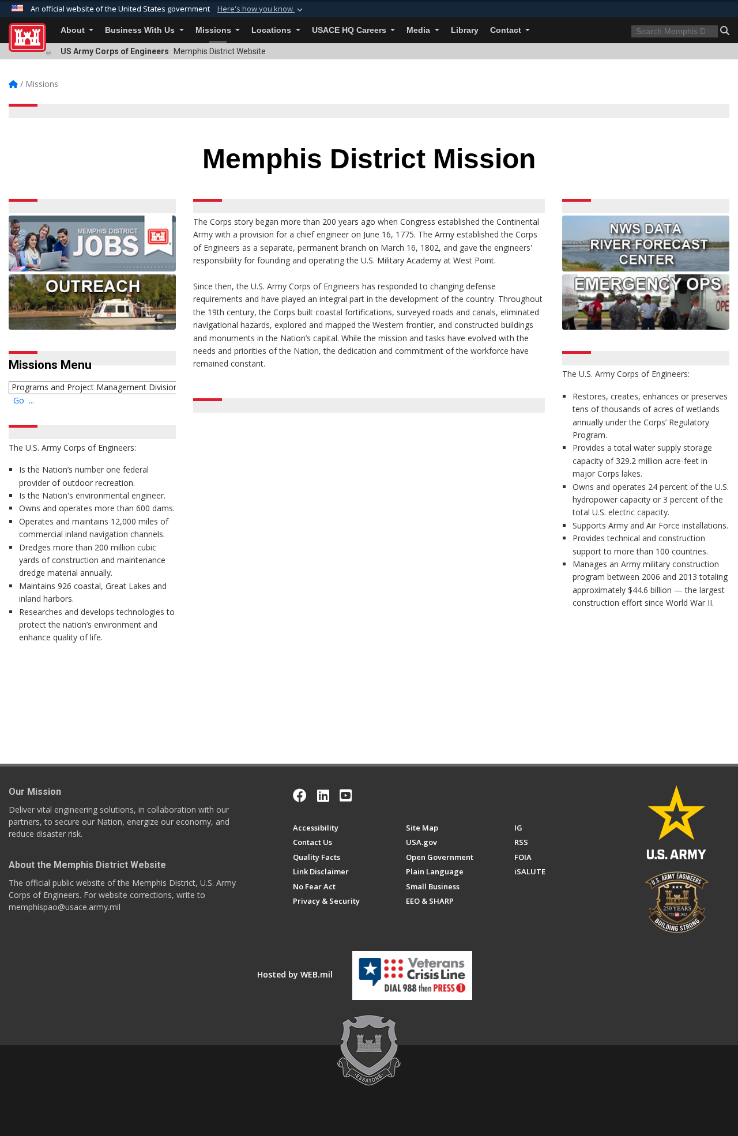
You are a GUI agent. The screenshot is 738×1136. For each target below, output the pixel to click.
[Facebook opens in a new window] (300, 795)
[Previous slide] (227, 689)
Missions (214, 30)
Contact (507, 30)
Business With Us (141, 30)
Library (465, 30)
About (74, 30)
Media (419, 30)
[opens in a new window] (323, 795)
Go (18, 400)
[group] (379, 547)
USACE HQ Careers (350, 30)
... (31, 400)
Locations (272, 30)
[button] (261, 9)
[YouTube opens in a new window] (346, 795)
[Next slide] (536, 689)
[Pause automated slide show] (206, 689)
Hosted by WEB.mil (295, 974)
